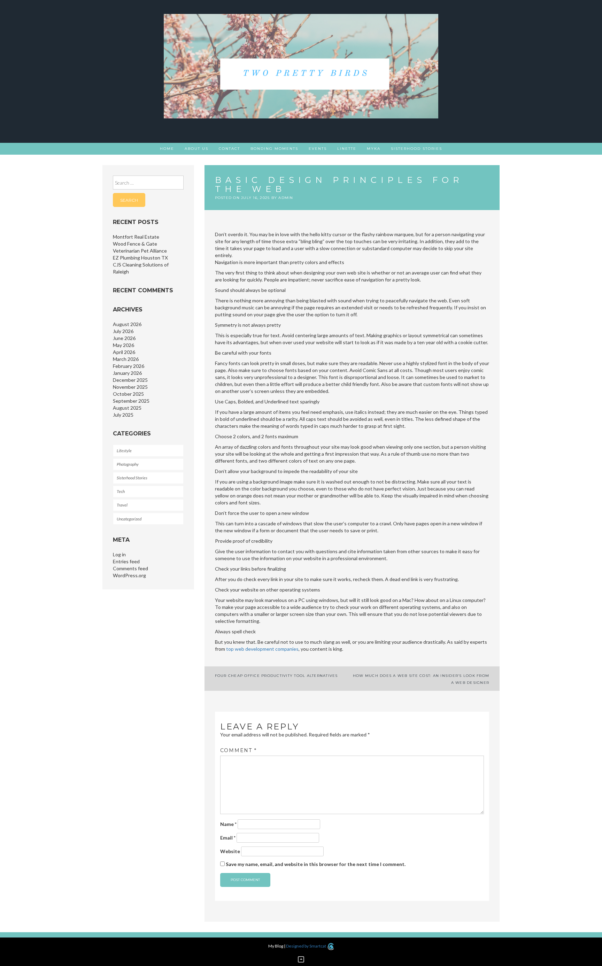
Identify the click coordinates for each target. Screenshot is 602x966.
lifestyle (124, 450)
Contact (229, 148)
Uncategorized (129, 518)
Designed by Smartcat (306, 946)
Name (228, 824)
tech (121, 491)
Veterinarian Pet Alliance (140, 251)
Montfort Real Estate (136, 237)
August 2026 (127, 324)
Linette (346, 148)
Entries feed (126, 561)
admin (285, 197)
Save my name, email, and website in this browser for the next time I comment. (316, 864)
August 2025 (127, 408)
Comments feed (130, 568)
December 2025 (130, 380)
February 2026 (128, 366)
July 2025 (123, 415)
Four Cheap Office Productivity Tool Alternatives (276, 675)
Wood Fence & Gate (135, 244)
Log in (119, 554)
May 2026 (123, 345)
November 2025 (130, 387)
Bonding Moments (274, 148)
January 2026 (127, 373)
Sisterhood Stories (416, 148)
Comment (238, 750)
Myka (373, 148)
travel (122, 505)
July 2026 (123, 331)
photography (128, 464)
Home (167, 148)
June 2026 (124, 338)
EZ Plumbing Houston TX (140, 258)
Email (228, 838)
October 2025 (128, 394)
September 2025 (131, 401)
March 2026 (126, 359)
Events (318, 148)
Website (230, 851)
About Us (196, 148)
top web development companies (262, 649)
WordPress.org (129, 575)
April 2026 (124, 352)
